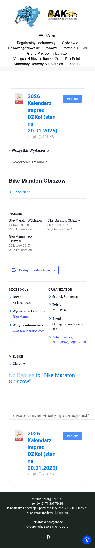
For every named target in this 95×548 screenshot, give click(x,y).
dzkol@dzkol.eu (52, 499)
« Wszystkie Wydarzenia (29, 150)
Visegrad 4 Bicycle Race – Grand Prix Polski (47, 59)
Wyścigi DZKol (75, 48)
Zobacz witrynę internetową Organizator (69, 339)
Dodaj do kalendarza (34, 270)
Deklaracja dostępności (47, 522)
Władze (52, 48)
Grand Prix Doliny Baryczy (47, 53)
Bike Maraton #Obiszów (25, 220)
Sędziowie (70, 43)
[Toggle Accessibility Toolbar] (87, 540)
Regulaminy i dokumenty (36, 43)
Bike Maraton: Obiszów (64, 220)
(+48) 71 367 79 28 (50, 503)
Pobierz (72, 99)
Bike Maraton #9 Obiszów (20, 238)
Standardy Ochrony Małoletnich (38, 64)
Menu (50, 36)
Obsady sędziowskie (24, 48)
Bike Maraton (22, 316)
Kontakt (75, 64)
